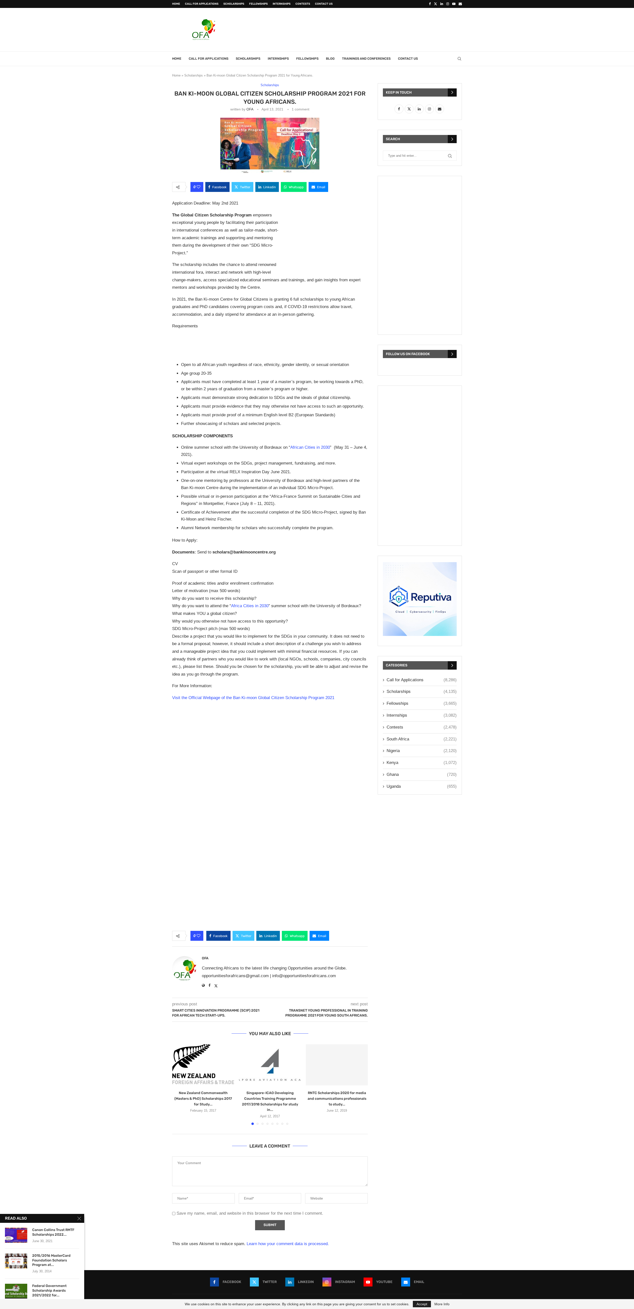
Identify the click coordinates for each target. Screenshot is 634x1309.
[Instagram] (447, 4)
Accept (422, 1304)
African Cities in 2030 (310, 447)
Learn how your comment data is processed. (288, 1243)
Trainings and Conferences (366, 58)
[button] (179, 1084)
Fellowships (258, 3)
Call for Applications (201, 3)
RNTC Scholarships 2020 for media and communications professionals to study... (337, 1098)
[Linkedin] (441, 4)
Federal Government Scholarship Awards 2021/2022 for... (49, 1290)
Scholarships (233, 3)
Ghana (422, 774)
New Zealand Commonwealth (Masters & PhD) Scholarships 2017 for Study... (203, 1098)
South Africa (422, 739)
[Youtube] (453, 4)
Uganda (422, 786)
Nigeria (422, 750)
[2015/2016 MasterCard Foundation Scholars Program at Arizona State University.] (16, 1261)
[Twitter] (435, 4)
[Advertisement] (372, 29)
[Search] (459, 59)
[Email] (460, 4)
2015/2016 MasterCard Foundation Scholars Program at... (51, 1260)
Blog (330, 58)
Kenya (422, 762)
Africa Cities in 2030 (249, 605)
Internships (282, 3)
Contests (302, 3)
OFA (249, 109)
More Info (441, 1304)
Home (176, 3)
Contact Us (324, 3)
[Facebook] (430, 4)
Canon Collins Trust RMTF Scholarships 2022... (53, 1232)
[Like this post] (198, 187)
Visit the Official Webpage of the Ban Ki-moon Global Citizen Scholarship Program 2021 (253, 697)
